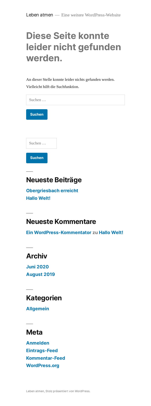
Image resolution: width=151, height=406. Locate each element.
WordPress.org (42, 365)
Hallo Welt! (38, 198)
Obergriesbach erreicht (52, 190)
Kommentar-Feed (45, 358)
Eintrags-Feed (42, 350)
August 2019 (40, 274)
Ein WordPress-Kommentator (58, 232)
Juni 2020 (37, 266)
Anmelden (37, 343)
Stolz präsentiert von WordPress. (67, 391)
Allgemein (37, 308)
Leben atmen (39, 15)
